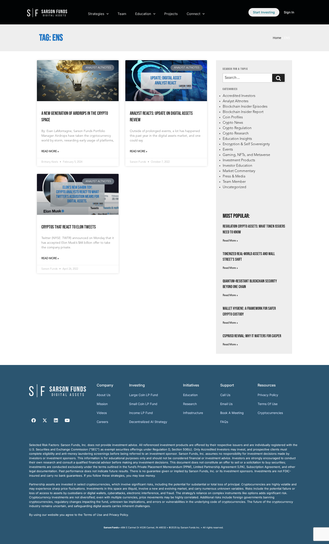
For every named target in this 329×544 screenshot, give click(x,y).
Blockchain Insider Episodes (245, 107)
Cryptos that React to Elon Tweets (68, 227)
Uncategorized (234, 187)
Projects (171, 14)
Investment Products (239, 160)
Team (122, 14)
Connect (193, 14)
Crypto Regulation (237, 128)
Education (143, 14)
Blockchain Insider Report (243, 112)
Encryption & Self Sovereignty (246, 144)
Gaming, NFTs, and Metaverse (246, 155)
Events (228, 149)
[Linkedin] (55, 420)
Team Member (234, 182)
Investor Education (237, 166)
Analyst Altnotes (235, 101)
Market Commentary (239, 171)
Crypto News (233, 123)
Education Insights (237, 139)
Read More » (50, 151)
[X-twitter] (44, 420)
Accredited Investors (239, 96)
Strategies (96, 14)
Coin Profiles (233, 117)
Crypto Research (236, 133)
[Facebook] (33, 420)
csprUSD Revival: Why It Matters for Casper (252, 336)
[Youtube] (67, 420)
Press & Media (234, 176)
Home (277, 38)
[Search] (278, 78)
